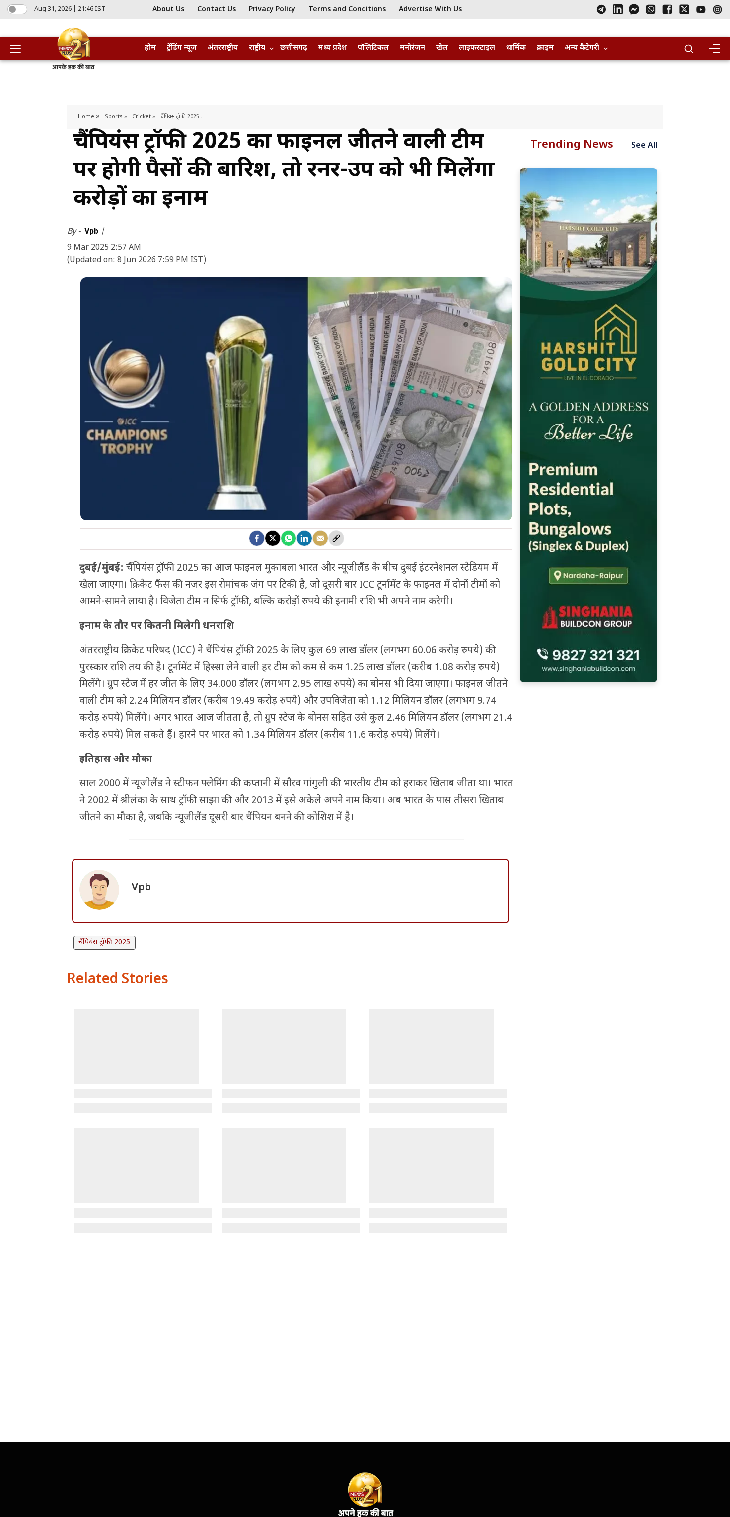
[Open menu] (19, 49)
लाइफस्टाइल (477, 48)
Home (87, 116)
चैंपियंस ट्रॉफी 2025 (104, 942)
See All (644, 146)
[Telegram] (601, 9)
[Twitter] (273, 538)
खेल (442, 48)
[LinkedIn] (618, 9)
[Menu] (714, 48)
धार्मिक (516, 48)
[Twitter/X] (684, 9)
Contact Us (216, 9)
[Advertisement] (588, 425)
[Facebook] (667, 9)
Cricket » (143, 116)
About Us (168, 9)
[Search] (689, 49)
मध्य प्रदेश (332, 48)
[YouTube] (701, 9)
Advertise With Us (430, 9)
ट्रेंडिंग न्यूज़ (182, 48)
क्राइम (545, 48)
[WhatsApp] (650, 9)
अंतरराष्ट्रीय (223, 48)
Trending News (571, 145)
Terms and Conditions (347, 9)
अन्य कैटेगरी (582, 48)
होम (150, 48)
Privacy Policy (272, 9)
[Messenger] (634, 9)
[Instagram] (717, 9)
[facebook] (257, 538)
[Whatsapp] (288, 538)
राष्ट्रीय (257, 48)
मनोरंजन (412, 48)
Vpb (92, 231)
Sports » (116, 116)
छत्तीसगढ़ (293, 48)
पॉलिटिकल (373, 48)
